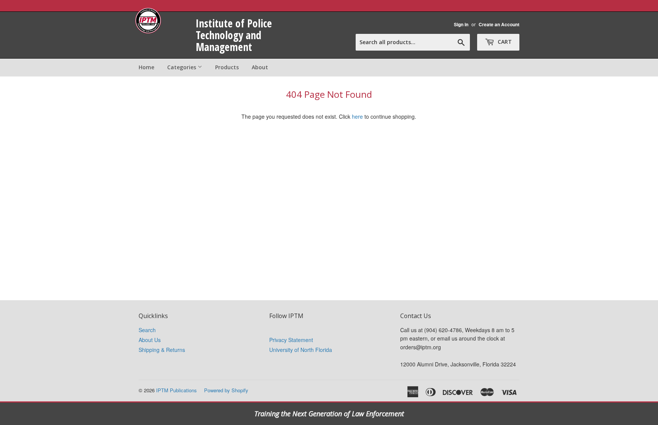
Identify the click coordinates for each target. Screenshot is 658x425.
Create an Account (499, 24)
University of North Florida (300, 349)
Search (147, 330)
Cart (504, 41)
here (357, 116)
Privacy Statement (291, 340)
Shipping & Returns (162, 349)
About (260, 67)
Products (227, 67)
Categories (182, 67)
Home (146, 67)
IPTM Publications (176, 390)
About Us (150, 340)
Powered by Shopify (226, 390)
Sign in (461, 24)
